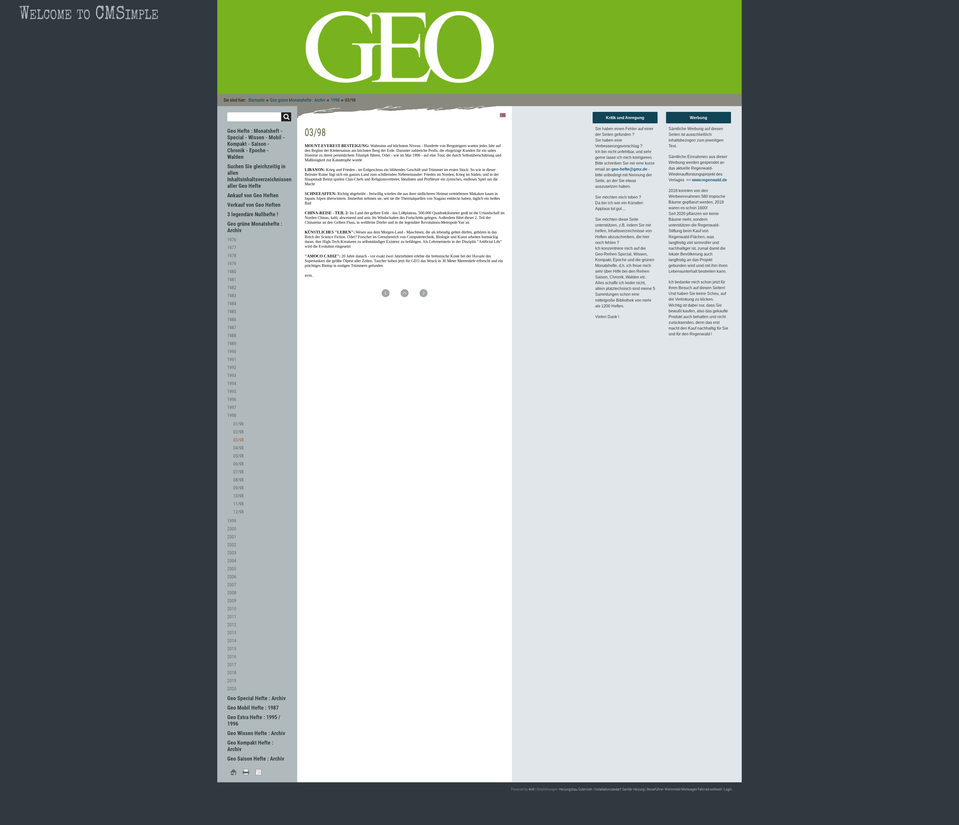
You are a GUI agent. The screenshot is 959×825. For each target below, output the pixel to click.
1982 (231, 287)
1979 (231, 263)
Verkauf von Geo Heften (253, 205)
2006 (231, 576)
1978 (231, 255)
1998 (335, 100)
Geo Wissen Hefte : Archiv (256, 733)
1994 (231, 383)
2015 (231, 648)
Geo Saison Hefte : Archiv (255, 759)
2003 (231, 552)
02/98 (238, 431)
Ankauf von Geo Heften (252, 195)
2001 (231, 536)
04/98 (238, 447)
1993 (231, 375)
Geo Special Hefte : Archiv (256, 698)
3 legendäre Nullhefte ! (252, 214)
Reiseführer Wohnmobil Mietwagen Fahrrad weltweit (684, 789)
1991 (231, 359)
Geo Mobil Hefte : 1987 (253, 708)
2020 (231, 688)
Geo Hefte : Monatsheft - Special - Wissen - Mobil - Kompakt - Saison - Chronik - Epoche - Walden (256, 144)
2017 (231, 664)
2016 (231, 656)
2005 (231, 568)
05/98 (238, 455)
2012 (231, 624)
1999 (231, 520)
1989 (231, 343)
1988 (231, 335)
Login (728, 789)
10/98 (238, 495)
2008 (231, 592)
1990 (231, 351)
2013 (231, 632)
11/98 (238, 503)
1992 (231, 367)
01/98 (238, 423)
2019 (231, 680)
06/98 (238, 463)
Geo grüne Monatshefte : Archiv (297, 100)
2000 (231, 528)
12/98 (238, 511)
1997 (231, 407)
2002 (231, 544)
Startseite (256, 100)
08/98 (238, 479)
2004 (231, 560)
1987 (231, 327)
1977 (231, 247)
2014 (231, 640)
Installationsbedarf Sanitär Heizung (619, 789)
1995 (231, 391)
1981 (231, 279)
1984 (231, 303)
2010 (231, 608)
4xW (531, 789)
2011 (231, 616)
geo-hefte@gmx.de (629, 169)
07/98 (238, 471)
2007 (231, 584)
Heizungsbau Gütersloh (575, 789)
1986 (231, 319)
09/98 (238, 487)
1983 (231, 295)
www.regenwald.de (709, 180)
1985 (231, 311)
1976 (231, 239)
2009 (231, 600)
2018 (231, 672)
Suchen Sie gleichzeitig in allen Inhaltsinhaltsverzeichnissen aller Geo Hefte (259, 176)
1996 (231, 399)
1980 (231, 271)
